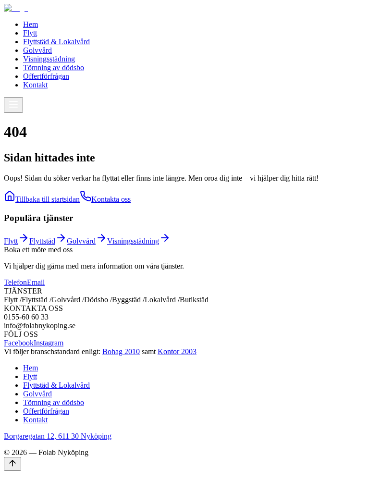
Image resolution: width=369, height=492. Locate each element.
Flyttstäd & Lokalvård (56, 41)
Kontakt (35, 85)
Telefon (15, 282)
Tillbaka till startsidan (47, 199)
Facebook (19, 343)
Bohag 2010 (121, 351)
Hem (30, 24)
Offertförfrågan (46, 76)
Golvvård (37, 50)
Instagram (48, 343)
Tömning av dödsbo (53, 67)
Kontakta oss (111, 199)
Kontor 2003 (177, 351)
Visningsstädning (49, 59)
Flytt (30, 33)
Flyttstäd (42, 241)
